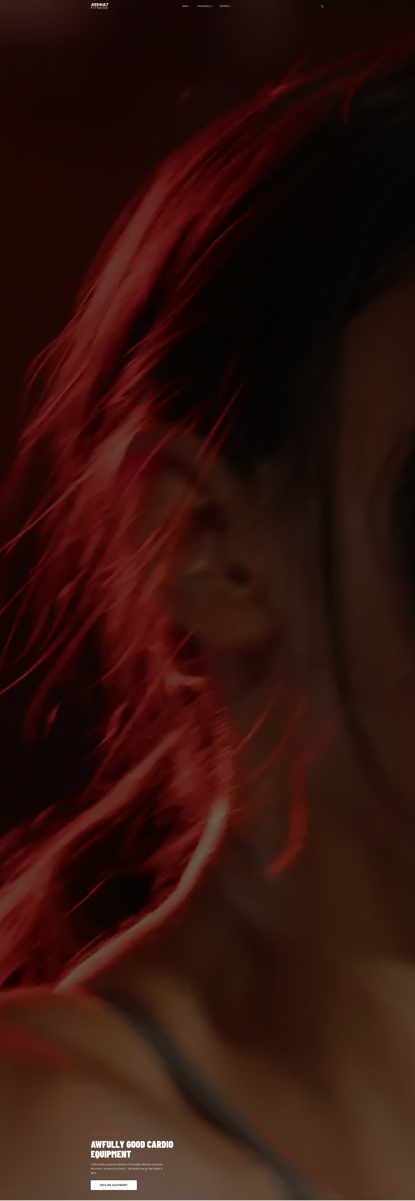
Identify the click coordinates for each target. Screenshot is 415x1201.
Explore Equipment (114, 1185)
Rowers (225, 6)
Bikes (185, 6)
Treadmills (204, 6)
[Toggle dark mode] (322, 6)
